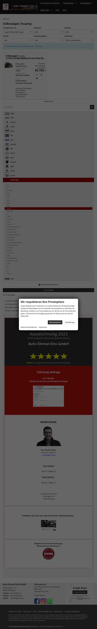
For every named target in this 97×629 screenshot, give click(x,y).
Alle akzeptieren (55, 322)
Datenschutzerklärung (29, 327)
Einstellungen (70, 322)
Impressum (43, 327)
